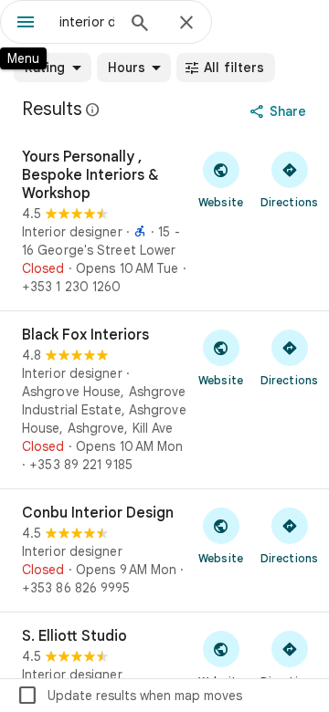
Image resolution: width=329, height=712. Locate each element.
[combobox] (86, 22)
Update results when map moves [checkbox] (129, 696)
